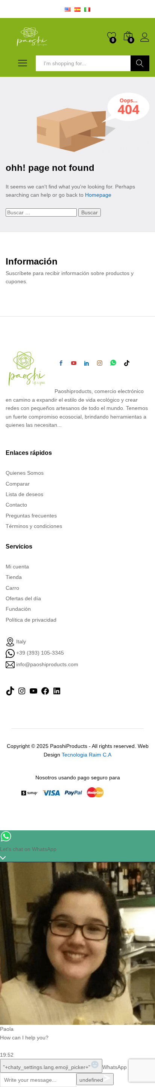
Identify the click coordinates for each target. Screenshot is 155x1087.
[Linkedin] (86, 363)
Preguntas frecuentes (31, 516)
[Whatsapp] (113, 363)
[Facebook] (61, 363)
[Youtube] (73, 363)
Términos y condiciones (34, 526)
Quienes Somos (25, 473)
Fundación (18, 609)
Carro (12, 588)
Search (140, 63)
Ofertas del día (23, 598)
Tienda (14, 577)
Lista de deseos (24, 494)
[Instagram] (99, 363)
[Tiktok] (127, 363)
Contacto (16, 505)
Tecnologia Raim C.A (86, 755)
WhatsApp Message (126, 1067)
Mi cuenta (17, 567)
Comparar (18, 484)
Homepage (98, 195)
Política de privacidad (31, 620)
